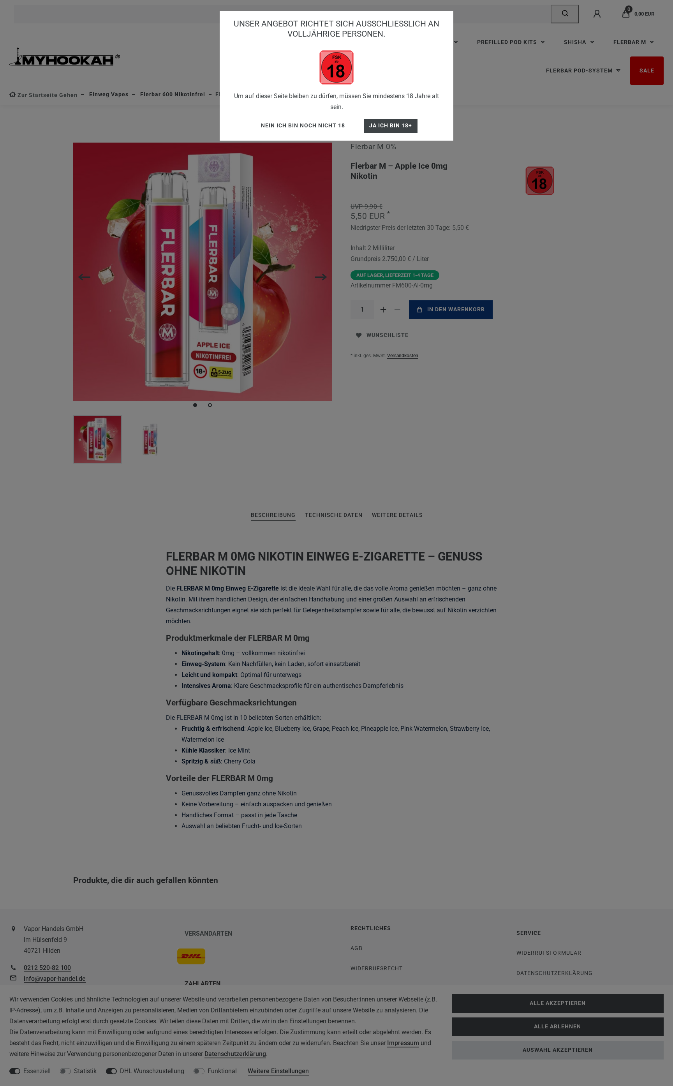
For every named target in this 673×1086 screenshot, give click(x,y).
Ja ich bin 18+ (390, 125)
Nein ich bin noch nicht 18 (303, 125)
